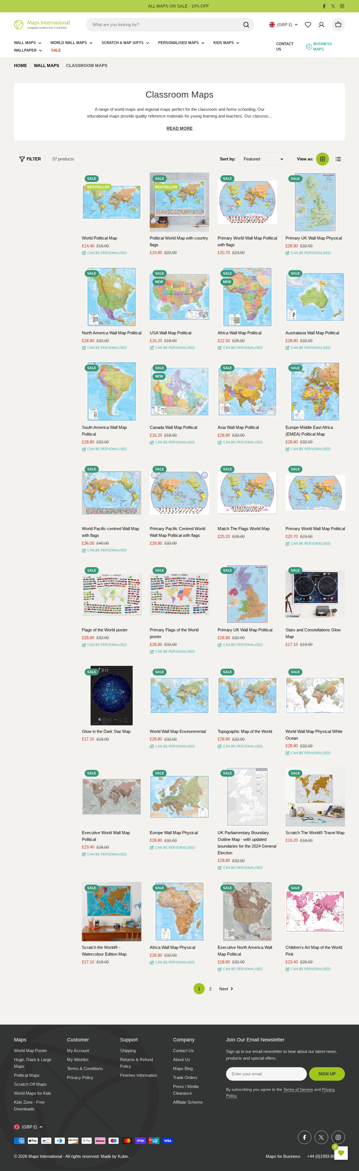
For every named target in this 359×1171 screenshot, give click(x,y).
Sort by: (228, 159)
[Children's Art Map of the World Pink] (315, 911)
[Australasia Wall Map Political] (315, 297)
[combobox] (170, 24)
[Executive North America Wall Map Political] (247, 911)
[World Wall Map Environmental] (179, 695)
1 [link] (199, 988)
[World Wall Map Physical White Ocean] (315, 695)
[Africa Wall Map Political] (247, 297)
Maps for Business (283, 1156)
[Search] (246, 24)
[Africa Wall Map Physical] (179, 911)
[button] (132, 182)
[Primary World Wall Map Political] (315, 493)
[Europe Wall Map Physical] (179, 797)
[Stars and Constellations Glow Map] (315, 594)
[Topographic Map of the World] (247, 695)
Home (20, 65)
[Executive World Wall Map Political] (111, 797)
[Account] (321, 24)
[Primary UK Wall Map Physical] (315, 202)
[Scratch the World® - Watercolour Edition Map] (111, 911)
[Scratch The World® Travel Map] (315, 797)
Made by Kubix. (115, 1156)
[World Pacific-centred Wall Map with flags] (111, 493)
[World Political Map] (111, 202)
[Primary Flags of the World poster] (179, 594)
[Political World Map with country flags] (179, 202)
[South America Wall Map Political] (111, 391)
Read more (180, 128)
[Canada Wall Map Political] (179, 391)
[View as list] (338, 159)
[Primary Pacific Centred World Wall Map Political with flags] (179, 493)
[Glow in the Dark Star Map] (111, 695)
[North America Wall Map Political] (111, 297)
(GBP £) (284, 24)
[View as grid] (322, 159)
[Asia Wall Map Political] (247, 391)
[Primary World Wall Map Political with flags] (247, 202)
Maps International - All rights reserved (63, 1156)
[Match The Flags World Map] (247, 493)
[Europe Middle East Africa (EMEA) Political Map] (315, 391)
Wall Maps (46, 65)
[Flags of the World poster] (111, 594)
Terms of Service (298, 1089)
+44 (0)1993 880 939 (326, 1156)
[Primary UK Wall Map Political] (247, 594)
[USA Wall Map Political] (179, 297)
